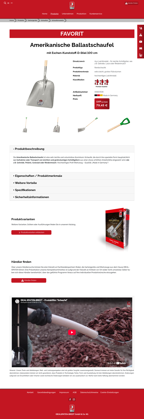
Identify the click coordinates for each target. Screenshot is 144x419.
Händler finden (132, 3)
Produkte (54, 14)
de (8, 3)
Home (44, 14)
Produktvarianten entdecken (32, 232)
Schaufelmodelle (58, 20)
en (12, 3)
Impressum (64, 392)
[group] (40, 84)
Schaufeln (44, 20)
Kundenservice (96, 14)
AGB (74, 392)
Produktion (81, 14)
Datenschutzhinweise (89, 392)
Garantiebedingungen (46, 392)
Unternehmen (67, 14)
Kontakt (30, 392)
